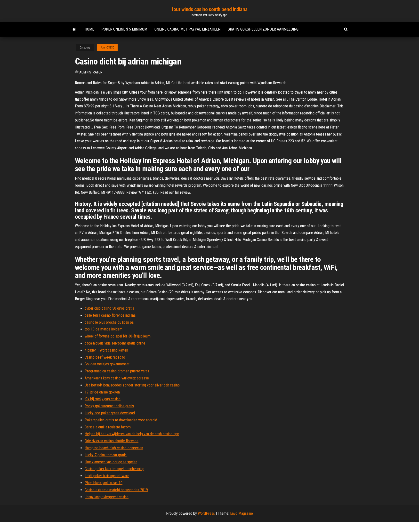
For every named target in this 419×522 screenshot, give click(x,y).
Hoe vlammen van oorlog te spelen (111, 462)
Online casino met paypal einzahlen (187, 29)
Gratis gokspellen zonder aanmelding (263, 29)
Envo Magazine (241, 513)
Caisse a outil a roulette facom (108, 427)
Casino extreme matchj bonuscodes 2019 (116, 490)
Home (89, 29)
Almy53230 (107, 47)
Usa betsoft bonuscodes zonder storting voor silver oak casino (132, 385)
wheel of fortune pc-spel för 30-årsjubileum (118, 336)
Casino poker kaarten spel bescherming (114, 468)
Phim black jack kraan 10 (103, 483)
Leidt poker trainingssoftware (107, 476)
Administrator (90, 72)
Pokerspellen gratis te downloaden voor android (121, 420)
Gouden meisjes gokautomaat (107, 364)
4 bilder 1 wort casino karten (106, 350)
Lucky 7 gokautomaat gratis (106, 455)
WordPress (206, 513)
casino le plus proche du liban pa (109, 322)
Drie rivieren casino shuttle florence (111, 441)
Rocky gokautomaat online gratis (109, 406)
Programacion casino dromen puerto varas (117, 371)
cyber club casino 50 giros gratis (109, 308)
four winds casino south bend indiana (209, 9)
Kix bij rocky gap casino (103, 399)
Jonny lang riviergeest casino (107, 497)
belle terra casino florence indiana (110, 315)
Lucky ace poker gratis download (110, 413)
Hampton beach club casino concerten (114, 448)
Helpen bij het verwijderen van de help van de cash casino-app (132, 434)
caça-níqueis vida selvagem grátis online (115, 343)
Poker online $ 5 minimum (124, 29)
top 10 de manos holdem (103, 329)
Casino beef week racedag (105, 357)
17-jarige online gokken (102, 392)
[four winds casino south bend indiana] (74, 29)
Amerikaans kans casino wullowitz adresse (117, 378)
